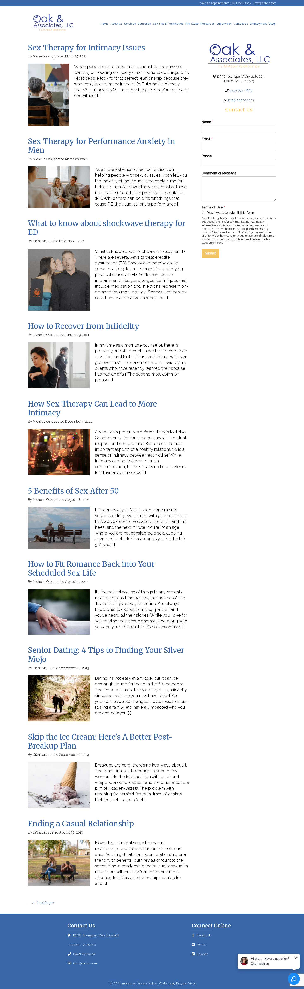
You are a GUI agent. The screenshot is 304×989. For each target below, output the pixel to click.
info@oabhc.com (265, 3)
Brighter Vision (186, 983)
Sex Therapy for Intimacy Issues (86, 47)
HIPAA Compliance (121, 983)
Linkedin (202, 954)
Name (207, 122)
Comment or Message (219, 173)
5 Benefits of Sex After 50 (73, 491)
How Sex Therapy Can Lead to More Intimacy (92, 408)
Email (207, 139)
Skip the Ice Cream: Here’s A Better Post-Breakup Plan (100, 741)
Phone (207, 156)
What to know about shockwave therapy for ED (107, 228)
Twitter (201, 944)
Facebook (203, 935)
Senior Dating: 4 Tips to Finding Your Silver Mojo (106, 655)
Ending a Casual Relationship (81, 823)
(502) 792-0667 (240, 3)
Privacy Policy (147, 983)
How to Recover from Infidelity (83, 326)
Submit (210, 253)
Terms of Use (213, 207)
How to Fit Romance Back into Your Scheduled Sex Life (91, 569)
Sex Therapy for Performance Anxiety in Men (101, 146)
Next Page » (46, 903)
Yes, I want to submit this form (230, 213)
